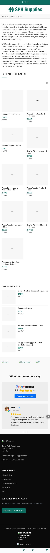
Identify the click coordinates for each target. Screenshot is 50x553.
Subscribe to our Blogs (13, 511)
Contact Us (6, 487)
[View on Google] (7, 408)
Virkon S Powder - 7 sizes (11, 145)
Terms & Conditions (9, 483)
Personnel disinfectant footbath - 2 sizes (11, 263)
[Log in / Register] (13, 550)
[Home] (4, 550)
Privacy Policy (7, 475)
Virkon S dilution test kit (11, 114)
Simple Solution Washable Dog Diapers (33, 291)
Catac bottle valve (25, 308)
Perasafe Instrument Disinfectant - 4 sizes (10, 189)
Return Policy (7, 479)
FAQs (3, 491)
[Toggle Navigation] (4, 10)
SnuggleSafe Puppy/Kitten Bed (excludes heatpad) (30, 344)
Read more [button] (15, 425)
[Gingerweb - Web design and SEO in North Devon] (25, 536)
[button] (46, 9)
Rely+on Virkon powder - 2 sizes (30, 325)
